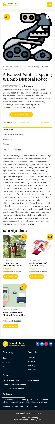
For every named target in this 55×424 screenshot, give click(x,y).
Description (8, 129)
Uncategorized (15, 66)
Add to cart (21, 114)
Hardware (32, 361)
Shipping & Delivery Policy (13, 388)
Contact (6, 144)
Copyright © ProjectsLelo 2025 (28, 413)
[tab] (27, 129)
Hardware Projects (19, 122)
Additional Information (13, 134)
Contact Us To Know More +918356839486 (19, 406)
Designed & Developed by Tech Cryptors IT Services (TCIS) (27, 419)
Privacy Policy (33, 380)
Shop (4, 366)
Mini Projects (32, 122)
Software (31, 357)
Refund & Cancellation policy (14, 384)
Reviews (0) (8, 139)
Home (5, 66)
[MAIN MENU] (49, 4)
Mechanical (32, 369)
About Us (6, 362)
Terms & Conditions (10, 380)
